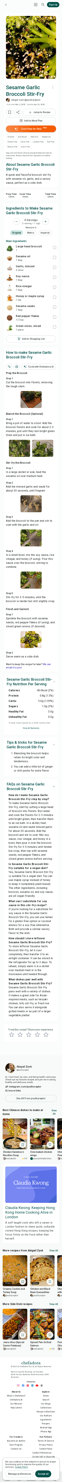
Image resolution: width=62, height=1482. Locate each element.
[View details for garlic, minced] (9, 268)
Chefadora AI (16, 1400)
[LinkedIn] (33, 1385)
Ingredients (45, 1420)
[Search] (43, 4)
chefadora (31, 1362)
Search (45, 1400)
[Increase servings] (45, 221)
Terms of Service (46, 1441)
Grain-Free (25, 147)
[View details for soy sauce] (9, 278)
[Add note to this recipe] (9, 367)
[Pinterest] (28, 1385)
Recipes (46, 1423)
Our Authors (46, 1416)
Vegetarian (46, 137)
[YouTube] (38, 1385)
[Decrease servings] (16, 221)
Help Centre (16, 1408)
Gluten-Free (12, 142)
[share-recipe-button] (18, 112)
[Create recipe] (35, 4)
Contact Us (16, 1449)
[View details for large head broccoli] (9, 248)
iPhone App (46, 1431)
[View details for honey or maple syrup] (9, 298)
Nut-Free (50, 142)
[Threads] (42, 1385)
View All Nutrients (31, 728)
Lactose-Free (38, 142)
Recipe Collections (46, 1412)
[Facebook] (24, 1385)
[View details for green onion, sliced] (9, 327)
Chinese (10, 137)
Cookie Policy (45, 1449)
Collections (45, 1408)
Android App (46, 1427)
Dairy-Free (25, 142)
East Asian (22, 137)
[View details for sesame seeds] (9, 307)
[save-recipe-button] (9, 112)
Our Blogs (46, 1404)
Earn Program (16, 1445)
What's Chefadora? (16, 1396)
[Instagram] (19, 1385)
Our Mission (16, 1404)
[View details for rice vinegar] (9, 288)
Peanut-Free (12, 147)
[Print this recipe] (17, 367)
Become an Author (16, 1441)
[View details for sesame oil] (9, 258)
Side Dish (34, 137)
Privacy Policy (46, 1445)
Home (46, 1396)
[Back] (6, 4)
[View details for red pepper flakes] (9, 317)
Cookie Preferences (42, 1453)
